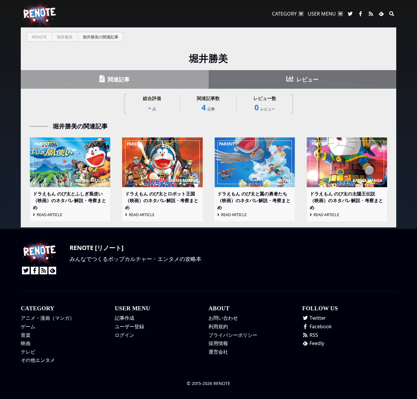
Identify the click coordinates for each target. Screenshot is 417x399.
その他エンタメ (38, 360)
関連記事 (118, 79)
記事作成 (124, 318)
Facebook (320, 326)
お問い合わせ (223, 318)
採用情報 (218, 343)
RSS (313, 335)
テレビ (28, 351)
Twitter (317, 318)
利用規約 (218, 326)
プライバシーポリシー (233, 335)
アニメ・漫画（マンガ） (47, 318)
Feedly (316, 343)
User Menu (322, 13)
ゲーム (28, 326)
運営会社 (218, 351)
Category (284, 13)
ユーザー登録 (129, 326)
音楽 (26, 335)
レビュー (306, 79)
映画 (26, 343)
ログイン (124, 335)
